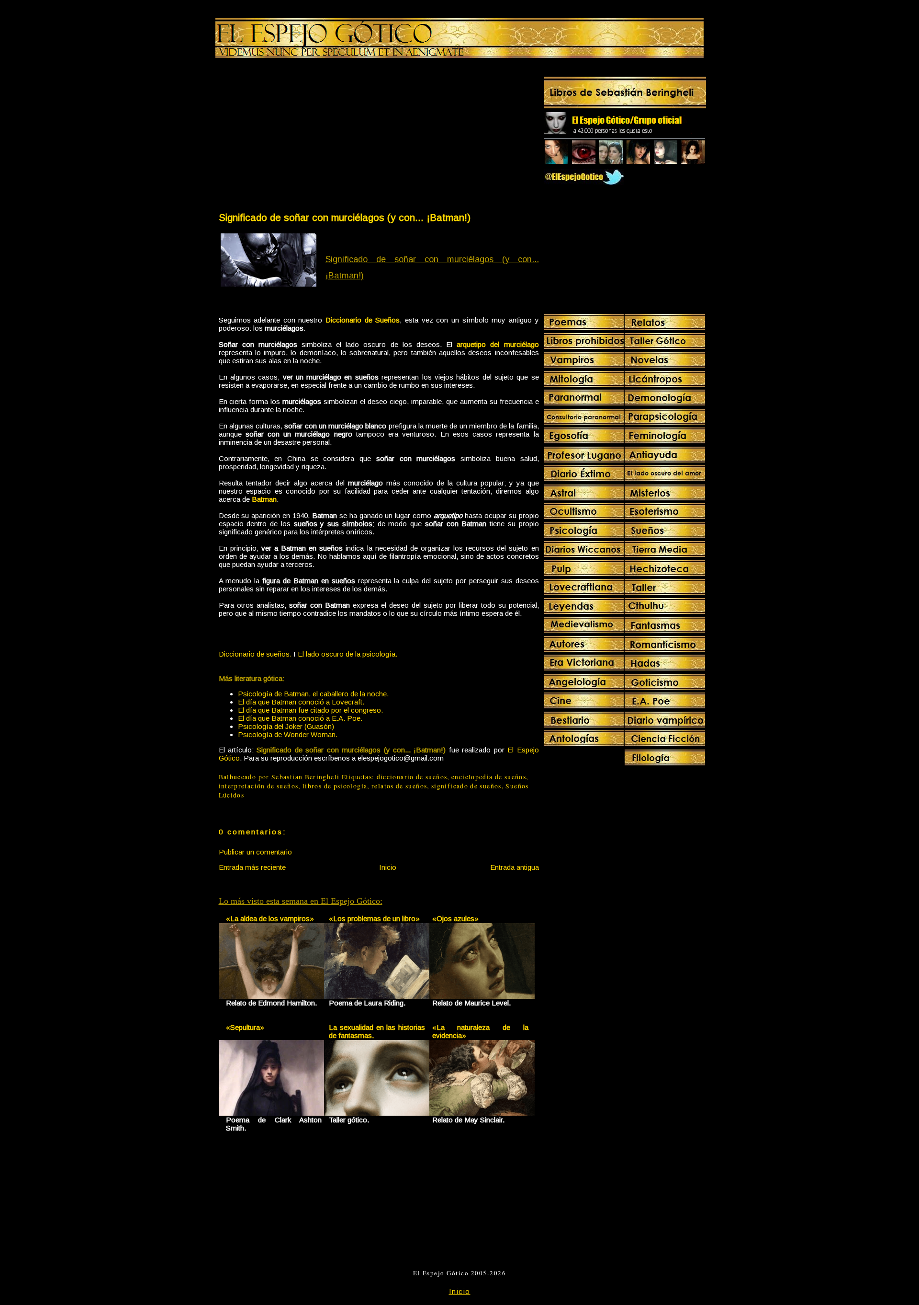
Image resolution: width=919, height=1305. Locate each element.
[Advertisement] (298, 137)
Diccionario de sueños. (255, 654)
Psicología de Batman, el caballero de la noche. (313, 694)
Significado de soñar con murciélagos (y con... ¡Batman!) (345, 217)
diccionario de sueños (412, 777)
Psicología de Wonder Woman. (287, 734)
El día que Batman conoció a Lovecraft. (301, 702)
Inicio (387, 867)
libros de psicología (335, 786)
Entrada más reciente (252, 867)
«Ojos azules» (455, 918)
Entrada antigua (514, 867)
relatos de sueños (399, 786)
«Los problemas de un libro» (374, 918)
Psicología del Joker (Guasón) (286, 726)
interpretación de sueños (259, 786)
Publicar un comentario (255, 852)
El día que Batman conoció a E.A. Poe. (300, 718)
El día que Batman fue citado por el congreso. (310, 710)
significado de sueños (466, 786)
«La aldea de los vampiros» (270, 918)
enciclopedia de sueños (488, 777)
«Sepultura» (245, 1027)
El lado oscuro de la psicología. (347, 654)
